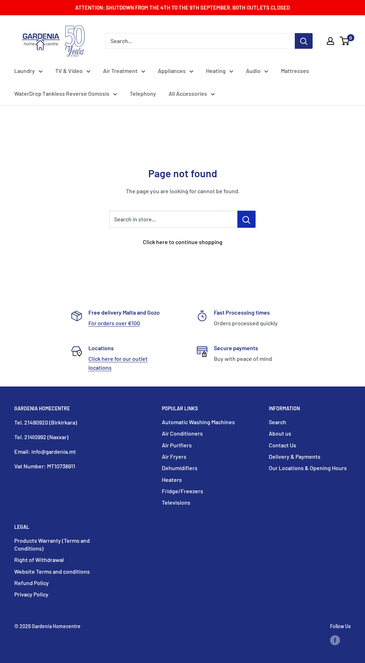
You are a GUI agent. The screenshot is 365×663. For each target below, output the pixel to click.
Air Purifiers (177, 445)
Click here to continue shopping (182, 241)
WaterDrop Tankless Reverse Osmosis (61, 93)
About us (280, 433)
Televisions (176, 502)
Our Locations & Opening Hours (308, 467)
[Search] (304, 41)
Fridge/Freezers (182, 491)
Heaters (172, 479)
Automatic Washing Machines (198, 422)
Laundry (24, 70)
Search (277, 422)
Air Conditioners (182, 433)
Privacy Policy (31, 594)
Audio (253, 70)
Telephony (143, 93)
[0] (344, 41)
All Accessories (188, 93)
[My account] (330, 41)
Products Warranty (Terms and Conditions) (52, 544)
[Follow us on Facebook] (335, 640)
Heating (216, 70)
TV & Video (69, 70)
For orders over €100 (114, 323)
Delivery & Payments (294, 456)
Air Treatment (120, 70)
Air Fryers (174, 456)
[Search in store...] (246, 219)
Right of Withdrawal (39, 559)
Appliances (172, 70)
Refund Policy (31, 582)
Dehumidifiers (179, 467)
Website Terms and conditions (52, 571)
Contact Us (282, 445)
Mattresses (295, 70)
